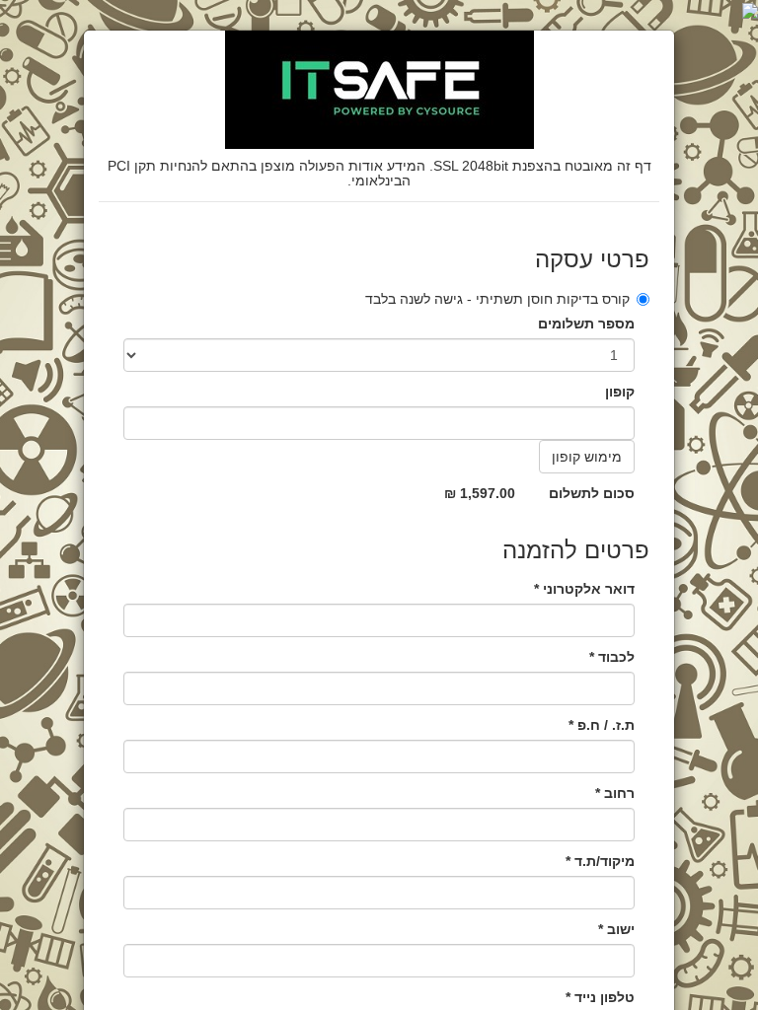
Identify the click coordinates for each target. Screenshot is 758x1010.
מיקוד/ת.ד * (600, 861)
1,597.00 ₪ (479, 493)
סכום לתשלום (592, 493)
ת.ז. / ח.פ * (601, 725)
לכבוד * (612, 657)
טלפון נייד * (600, 997)
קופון (620, 391)
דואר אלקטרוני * (584, 589)
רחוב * (615, 793)
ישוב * (616, 929)
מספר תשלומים (586, 323)
